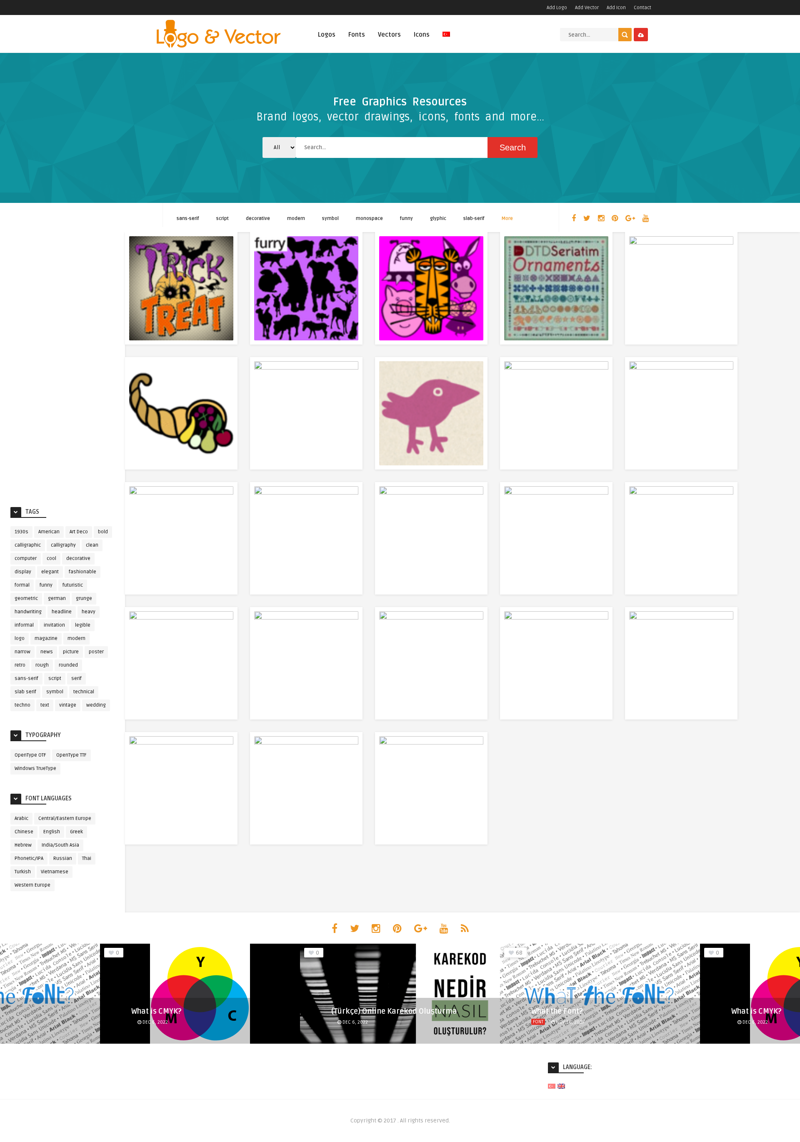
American (49, 532)
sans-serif (188, 218)
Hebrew (23, 845)
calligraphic (28, 545)
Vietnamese (54, 872)
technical (83, 692)
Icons (422, 34)
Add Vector (587, 8)
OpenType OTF (30, 755)
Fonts (356, 34)
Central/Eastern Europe (64, 818)
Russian (62, 858)
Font (538, 1022)
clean (92, 545)
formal (22, 585)
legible (82, 625)
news (46, 652)
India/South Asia (60, 845)
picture (71, 652)
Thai (86, 858)
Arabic (21, 818)
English (51, 832)
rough (42, 665)
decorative (258, 218)
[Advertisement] (62, 367)
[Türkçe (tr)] (551, 1086)
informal (24, 625)
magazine (46, 638)
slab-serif (474, 218)
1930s (21, 532)
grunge (84, 598)
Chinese (24, 832)
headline (62, 612)
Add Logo (557, 8)
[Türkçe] (446, 39)
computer (26, 558)
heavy (88, 612)
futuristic (72, 585)
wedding (96, 705)
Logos (326, 34)
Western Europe (32, 885)
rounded (68, 665)
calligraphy (63, 545)
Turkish (23, 872)
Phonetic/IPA (29, 858)
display (23, 572)
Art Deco (79, 532)
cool (51, 558)
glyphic (438, 218)
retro (20, 665)
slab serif (25, 692)
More (507, 218)
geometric (26, 598)
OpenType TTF (71, 755)
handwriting (28, 612)
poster (96, 652)
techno (22, 705)
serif (76, 678)
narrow (22, 652)
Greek (76, 832)
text (44, 705)
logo (20, 638)
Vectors (389, 34)
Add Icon (616, 8)
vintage (67, 705)
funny (406, 218)
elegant (50, 572)
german (57, 598)
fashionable (82, 572)
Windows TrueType (35, 768)
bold (103, 532)
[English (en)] (561, 1086)
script (222, 218)
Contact (642, 8)
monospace (369, 218)
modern (296, 218)
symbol (330, 218)
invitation (54, 625)
